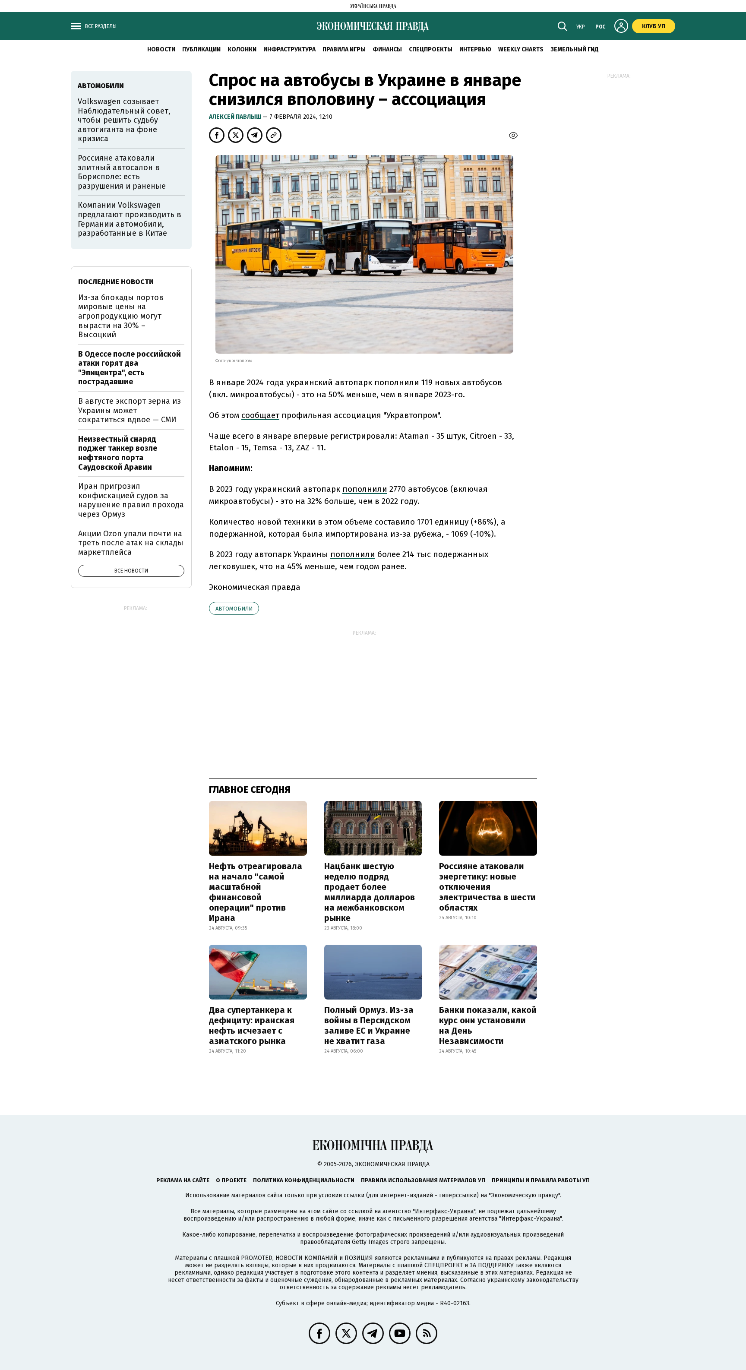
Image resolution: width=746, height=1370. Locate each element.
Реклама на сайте (182, 1180)
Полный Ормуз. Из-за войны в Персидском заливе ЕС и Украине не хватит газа (369, 1025)
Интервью (475, 49)
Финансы (387, 49)
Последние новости (116, 282)
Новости (161, 49)
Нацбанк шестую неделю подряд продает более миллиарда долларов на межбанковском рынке (369, 892)
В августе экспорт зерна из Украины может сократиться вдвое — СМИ (129, 410)
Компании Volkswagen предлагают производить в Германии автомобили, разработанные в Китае (129, 219)
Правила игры (344, 49)
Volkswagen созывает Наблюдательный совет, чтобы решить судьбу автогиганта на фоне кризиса (124, 120)
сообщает (260, 415)
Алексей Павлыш (235, 116)
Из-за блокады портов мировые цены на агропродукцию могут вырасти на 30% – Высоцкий (121, 316)
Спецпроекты (430, 49)
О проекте (231, 1180)
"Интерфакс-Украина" (444, 1211)
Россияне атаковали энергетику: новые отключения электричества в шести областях (487, 887)
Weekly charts (521, 49)
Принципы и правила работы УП (541, 1180)
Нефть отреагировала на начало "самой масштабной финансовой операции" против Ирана (255, 892)
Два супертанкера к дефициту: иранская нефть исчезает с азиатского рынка (251, 1025)
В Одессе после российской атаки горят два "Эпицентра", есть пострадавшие (129, 368)
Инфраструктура (289, 49)
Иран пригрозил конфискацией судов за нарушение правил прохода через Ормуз (131, 500)
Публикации (201, 49)
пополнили (364, 489)
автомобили (234, 608)
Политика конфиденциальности (303, 1180)
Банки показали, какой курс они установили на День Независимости (488, 1025)
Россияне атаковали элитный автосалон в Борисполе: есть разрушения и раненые (122, 172)
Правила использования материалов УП (423, 1180)
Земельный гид (574, 49)
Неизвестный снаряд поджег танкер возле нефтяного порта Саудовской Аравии (117, 453)
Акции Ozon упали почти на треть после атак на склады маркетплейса (130, 543)
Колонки (242, 49)
